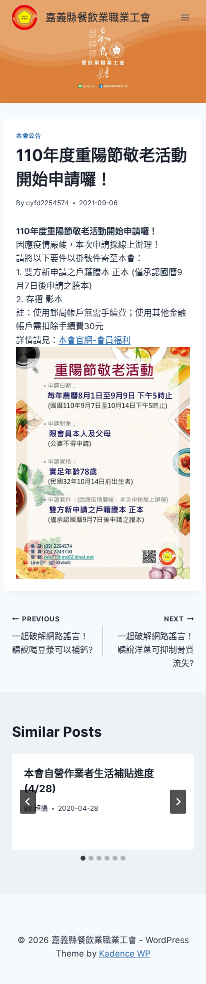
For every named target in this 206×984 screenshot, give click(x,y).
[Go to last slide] (28, 802)
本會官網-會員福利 (94, 340)
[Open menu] (185, 17)
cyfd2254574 (47, 203)
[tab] (83, 858)
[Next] (178, 802)
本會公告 (28, 135)
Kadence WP (124, 954)
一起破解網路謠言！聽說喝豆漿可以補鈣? (52, 635)
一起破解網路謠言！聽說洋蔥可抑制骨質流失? (156, 641)
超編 (41, 808)
